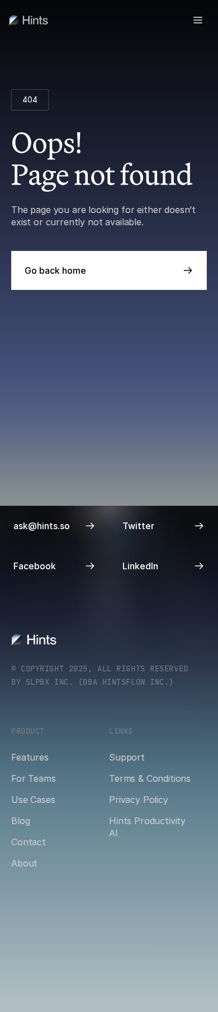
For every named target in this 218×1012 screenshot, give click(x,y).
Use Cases (33, 799)
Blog (20, 820)
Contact (28, 842)
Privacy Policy (138, 799)
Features (30, 757)
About (24, 863)
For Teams (33, 778)
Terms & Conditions (150, 778)
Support (127, 757)
